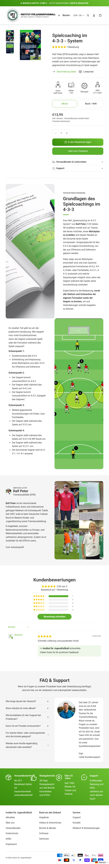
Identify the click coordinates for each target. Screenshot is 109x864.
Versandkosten (13, 828)
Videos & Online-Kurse (50, 822)
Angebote (44, 817)
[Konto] (94, 15)
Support (60, 168)
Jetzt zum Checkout (78, 151)
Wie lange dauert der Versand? (21, 701)
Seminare (44, 838)
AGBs (8, 838)
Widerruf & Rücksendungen (86, 828)
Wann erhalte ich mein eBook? (21, 708)
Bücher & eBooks (47, 828)
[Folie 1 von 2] (10, 35)
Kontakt (76, 822)
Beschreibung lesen (66, 71)
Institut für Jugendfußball (21, 858)
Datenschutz (12, 833)
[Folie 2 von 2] (10, 47)
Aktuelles (10, 817)
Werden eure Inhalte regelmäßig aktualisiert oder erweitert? (21, 745)
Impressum (11, 844)
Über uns (10, 822)
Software (43, 833)
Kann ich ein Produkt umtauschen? (23, 726)
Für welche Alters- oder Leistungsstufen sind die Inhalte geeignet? (25, 735)
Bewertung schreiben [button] (54, 616)
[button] (59, 47)
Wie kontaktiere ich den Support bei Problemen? (23, 717)
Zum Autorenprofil (15, 547)
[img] (44, 636)
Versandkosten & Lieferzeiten (71, 162)
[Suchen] (88, 15)
